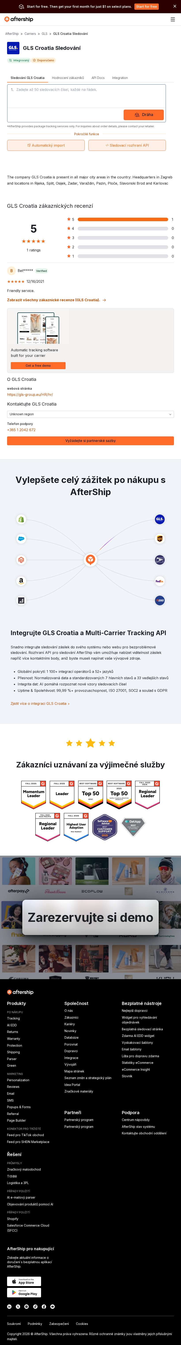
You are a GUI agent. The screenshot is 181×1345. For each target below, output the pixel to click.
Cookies (82, 1324)
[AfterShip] (19, 19)
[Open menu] (173, 19)
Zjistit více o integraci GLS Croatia (40, 703)
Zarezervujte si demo (90, 917)
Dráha (147, 114)
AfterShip (12, 34)
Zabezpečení (59, 1324)
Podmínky (35, 1324)
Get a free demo (38, 365)
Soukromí (14, 1324)
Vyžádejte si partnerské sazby (90, 440)
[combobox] (90, 414)
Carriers (30, 34)
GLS (44, 34)
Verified (41, 271)
